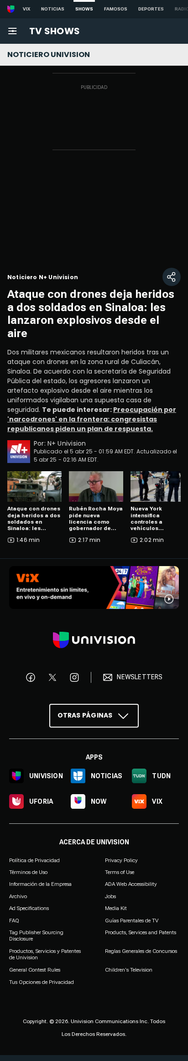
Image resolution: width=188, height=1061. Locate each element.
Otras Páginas (85, 715)
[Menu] (12, 31)
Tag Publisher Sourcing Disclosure (36, 935)
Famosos (115, 8)
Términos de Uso (28, 872)
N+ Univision (66, 443)
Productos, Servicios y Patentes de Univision (45, 954)
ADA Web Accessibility (131, 884)
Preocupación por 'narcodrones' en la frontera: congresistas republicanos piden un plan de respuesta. (91, 419)
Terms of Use (119, 872)
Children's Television (128, 970)
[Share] (171, 277)
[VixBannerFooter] (94, 587)
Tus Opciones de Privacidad (41, 982)
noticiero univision (48, 54)
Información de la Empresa (40, 884)
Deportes (151, 8)
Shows (84, 8)
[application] (94, 213)
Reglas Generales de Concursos (141, 951)
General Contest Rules (34, 970)
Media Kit (116, 908)
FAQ (14, 920)
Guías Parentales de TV (131, 920)
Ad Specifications (29, 908)
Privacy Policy (121, 860)
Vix (26, 8)
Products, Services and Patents (140, 932)
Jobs (110, 896)
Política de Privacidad (34, 860)
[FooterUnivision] (94, 640)
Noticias (52, 8)
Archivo (18, 896)
